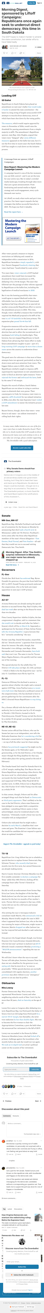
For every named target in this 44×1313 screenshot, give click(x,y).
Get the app (30, 1307)
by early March (15, 825)
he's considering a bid (30, 736)
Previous (8, 1101)
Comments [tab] (7, 1116)
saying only (6, 966)
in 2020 (31, 290)
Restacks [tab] (16, 1116)
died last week (7, 609)
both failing (15, 335)
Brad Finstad (13, 541)
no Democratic (35, 797)
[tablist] (11, 1116)
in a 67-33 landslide (13, 318)
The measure (7, 123)
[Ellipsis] (41, 1140)
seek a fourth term (27, 530)
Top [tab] (4, 1209)
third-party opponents (13, 800)
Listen (39, 47)
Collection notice (36, 1303)
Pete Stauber (28, 541)
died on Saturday (24, 1000)
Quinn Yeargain (12, 1227)
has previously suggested (18, 747)
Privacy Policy (23, 1284)
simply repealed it (27, 262)
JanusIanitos (10, 1168)
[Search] (40, 1209)
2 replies (12, 1161)
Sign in (39, 3)
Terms (28, 1303)
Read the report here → (13, 212)
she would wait (8, 623)
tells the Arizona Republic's (13, 631)
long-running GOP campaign (13, 346)
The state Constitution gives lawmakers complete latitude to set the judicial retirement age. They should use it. (16, 1224)
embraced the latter (28, 377)
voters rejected (20, 273)
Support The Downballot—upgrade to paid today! (22, 844)
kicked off (35, 1036)
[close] (38, 1239)
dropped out (21, 927)
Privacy (23, 1303)
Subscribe (31, 3)
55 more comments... (9, 1198)
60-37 (38, 943)
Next (37, 1101)
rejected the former (9, 377)
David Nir (13, 46)
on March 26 (24, 626)
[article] (22, 1223)
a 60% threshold (15, 397)
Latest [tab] (10, 1209)
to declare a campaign (29, 877)
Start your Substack (18, 1307)
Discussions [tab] (18, 1209)
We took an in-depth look (12, 1044)
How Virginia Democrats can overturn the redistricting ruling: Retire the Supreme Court (16, 1217)
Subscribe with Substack (23, 1275)
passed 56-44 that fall (22, 321)
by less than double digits (24, 1019)
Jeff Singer (23, 46)
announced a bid (32, 915)
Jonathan (9, 1141)
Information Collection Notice (28, 1282)
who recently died (23, 863)
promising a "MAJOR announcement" (21, 948)
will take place (14, 667)
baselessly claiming (27, 265)
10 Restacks (27, 1086)
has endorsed (25, 578)
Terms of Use (34, 1280)
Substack (13, 1311)
